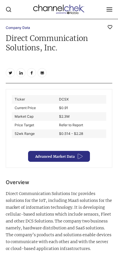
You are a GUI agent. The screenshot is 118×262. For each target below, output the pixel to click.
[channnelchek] (59, 9)
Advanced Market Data (55, 156)
